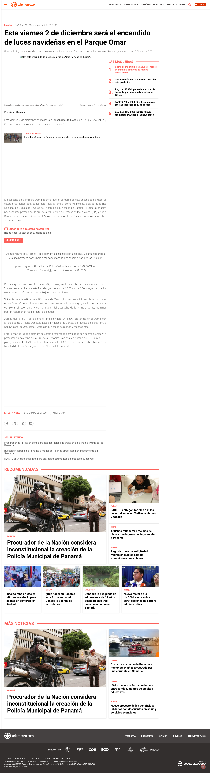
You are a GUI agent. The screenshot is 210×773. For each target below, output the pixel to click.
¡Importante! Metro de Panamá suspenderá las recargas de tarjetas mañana (62, 137)
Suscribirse (13, 240)
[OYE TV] (80, 751)
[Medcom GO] (54, 751)
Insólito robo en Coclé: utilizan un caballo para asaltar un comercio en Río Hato (21, 599)
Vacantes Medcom (61, 758)
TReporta (114, 5)
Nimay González (18, 112)
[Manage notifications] (203, 766)
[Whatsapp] (22, 423)
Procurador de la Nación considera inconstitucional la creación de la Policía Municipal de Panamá (53, 444)
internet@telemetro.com (18, 767)
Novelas (157, 5)
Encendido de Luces (35, 413)
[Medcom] (155, 751)
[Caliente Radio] (130, 751)
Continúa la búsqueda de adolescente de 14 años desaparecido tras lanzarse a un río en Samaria (100, 600)
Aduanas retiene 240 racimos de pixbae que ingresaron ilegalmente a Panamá (133, 534)
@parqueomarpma (94, 253)
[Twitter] (15, 423)
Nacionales (21, 25)
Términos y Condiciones (15, 758)
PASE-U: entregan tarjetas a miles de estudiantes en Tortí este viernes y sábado (133, 513)
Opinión (145, 5)
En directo (200, 5)
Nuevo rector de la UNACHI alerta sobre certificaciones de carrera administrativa (140, 599)
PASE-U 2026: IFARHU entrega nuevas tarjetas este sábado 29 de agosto (135, 103)
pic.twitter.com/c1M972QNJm (78, 266)
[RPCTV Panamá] (67, 751)
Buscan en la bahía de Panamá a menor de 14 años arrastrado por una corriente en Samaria (51, 452)
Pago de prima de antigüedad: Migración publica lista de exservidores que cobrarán (130, 555)
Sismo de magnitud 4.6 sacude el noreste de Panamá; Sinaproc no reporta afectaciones (136, 69)
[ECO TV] (105, 751)
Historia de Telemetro (40, 758)
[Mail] (30, 423)
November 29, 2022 (75, 270)
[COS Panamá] (92, 751)
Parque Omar (59, 413)
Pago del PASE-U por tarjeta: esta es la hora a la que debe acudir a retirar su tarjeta (135, 92)
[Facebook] (7, 423)
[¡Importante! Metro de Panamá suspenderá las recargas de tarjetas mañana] (13, 141)
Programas (130, 5)
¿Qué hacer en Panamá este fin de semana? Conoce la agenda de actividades (60, 599)
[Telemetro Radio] (142, 751)
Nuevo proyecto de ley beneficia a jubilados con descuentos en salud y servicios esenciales (133, 709)
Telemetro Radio (176, 5)
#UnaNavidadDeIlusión (47, 266)
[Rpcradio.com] (117, 751)
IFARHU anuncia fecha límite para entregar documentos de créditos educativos (49, 458)
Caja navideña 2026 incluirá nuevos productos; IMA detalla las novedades (134, 113)
